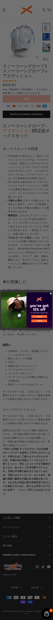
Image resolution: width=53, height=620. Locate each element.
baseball (39, 316)
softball (39, 321)
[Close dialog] (51, 293)
